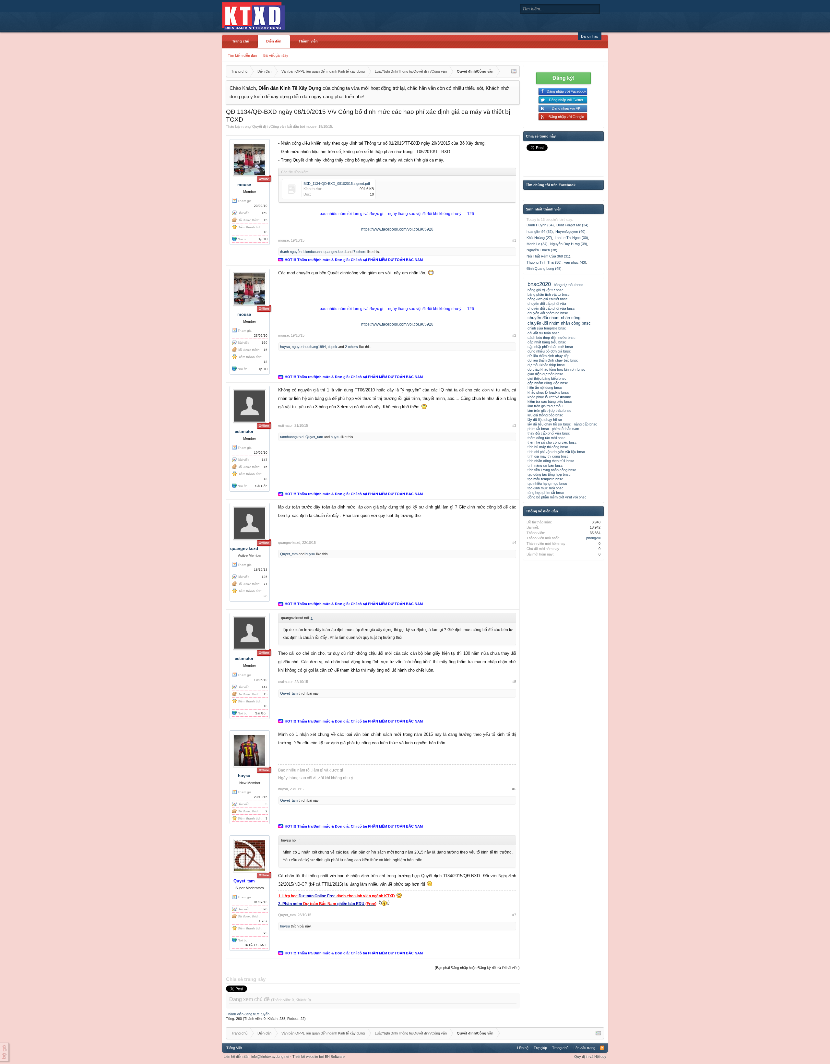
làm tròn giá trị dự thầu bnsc (549, 410)
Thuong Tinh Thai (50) (544, 262)
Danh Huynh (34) (540, 225)
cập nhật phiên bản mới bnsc (550, 347)
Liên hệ (522, 1048)
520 (264, 909)
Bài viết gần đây (275, 55)
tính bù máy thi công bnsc (548, 447)
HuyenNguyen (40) (570, 231)
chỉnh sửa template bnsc (547, 328)
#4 (514, 542)
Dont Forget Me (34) (572, 225)
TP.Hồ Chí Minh (255, 945)
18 (265, 232)
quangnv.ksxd (335, 252)
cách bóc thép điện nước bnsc (551, 338)
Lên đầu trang (584, 1048)
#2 (514, 335)
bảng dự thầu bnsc (568, 285)
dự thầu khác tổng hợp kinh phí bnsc (556, 369)
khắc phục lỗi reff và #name (549, 397)
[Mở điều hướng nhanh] (513, 71)
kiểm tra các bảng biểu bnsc (550, 401)
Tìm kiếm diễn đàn (242, 55)
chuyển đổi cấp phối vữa (547, 303)
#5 (514, 682)
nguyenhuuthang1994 (309, 347)
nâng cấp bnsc (585, 424)
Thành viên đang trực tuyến (247, 1014)
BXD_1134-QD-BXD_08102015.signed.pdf (336, 183)
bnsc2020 (539, 284)
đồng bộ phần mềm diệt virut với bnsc (557, 497)
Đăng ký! (563, 78)
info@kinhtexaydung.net (270, 1056)
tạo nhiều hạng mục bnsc (547, 483)
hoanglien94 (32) (540, 231)
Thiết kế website (305, 1056)
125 (264, 577)
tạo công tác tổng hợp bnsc (549, 474)
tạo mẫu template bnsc (545, 479)
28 (265, 596)
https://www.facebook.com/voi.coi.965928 (397, 229)
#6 (514, 789)
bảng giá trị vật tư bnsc (545, 290)
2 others (351, 347)
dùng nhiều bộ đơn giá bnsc (549, 351)
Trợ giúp (540, 1048)
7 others (359, 252)
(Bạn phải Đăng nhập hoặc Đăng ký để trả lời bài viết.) (477, 968)
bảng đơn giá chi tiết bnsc (548, 299)
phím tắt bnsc (538, 429)
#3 (514, 425)
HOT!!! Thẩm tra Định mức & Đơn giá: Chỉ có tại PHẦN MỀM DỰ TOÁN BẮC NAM (354, 260)
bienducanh (312, 252)
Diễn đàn (273, 41)
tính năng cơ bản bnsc (545, 465)
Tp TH (262, 239)
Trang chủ (240, 41)
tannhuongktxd (291, 437)
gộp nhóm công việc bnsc (548, 383)
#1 (514, 240)
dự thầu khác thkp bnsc (546, 365)
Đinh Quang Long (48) (544, 268)
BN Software (335, 1056)
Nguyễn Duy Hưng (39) (568, 244)
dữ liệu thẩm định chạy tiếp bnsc (553, 360)
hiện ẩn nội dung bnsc (545, 387)
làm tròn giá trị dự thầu (545, 406)
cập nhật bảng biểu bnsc (547, 342)
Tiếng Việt (234, 1048)
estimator (244, 431)
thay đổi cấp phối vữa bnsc (549, 433)
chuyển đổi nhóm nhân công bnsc (559, 323)
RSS (602, 1047)
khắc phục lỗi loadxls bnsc (548, 392)
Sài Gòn (261, 486)
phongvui (593, 538)
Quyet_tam (314, 437)
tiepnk (332, 347)
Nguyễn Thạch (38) (542, 250)
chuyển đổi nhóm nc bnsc (548, 313)
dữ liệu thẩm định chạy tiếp (548, 356)
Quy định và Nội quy (590, 1056)
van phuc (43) (575, 262)
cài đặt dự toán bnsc (544, 333)
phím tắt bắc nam (565, 429)
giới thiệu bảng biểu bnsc (547, 378)
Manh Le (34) (537, 244)
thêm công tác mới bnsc (546, 438)
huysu (285, 347)
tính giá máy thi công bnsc (548, 456)
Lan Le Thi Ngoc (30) (571, 238)
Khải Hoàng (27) (539, 238)
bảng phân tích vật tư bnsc (549, 294)
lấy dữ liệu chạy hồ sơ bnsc (549, 424)
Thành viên (308, 41)
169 (264, 213)
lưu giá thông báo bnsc (545, 415)
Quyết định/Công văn (269, 126)
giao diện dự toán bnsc (545, 374)
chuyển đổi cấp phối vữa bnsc (551, 308)
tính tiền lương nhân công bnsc (552, 470)
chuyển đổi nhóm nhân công (554, 317)
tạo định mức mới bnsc (545, 488)
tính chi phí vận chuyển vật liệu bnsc (556, 452)
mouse (311, 126)
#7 (514, 915)
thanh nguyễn (291, 252)
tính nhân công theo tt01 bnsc (551, 461)
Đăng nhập (589, 36)
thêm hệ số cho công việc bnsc (552, 442)
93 (265, 933)
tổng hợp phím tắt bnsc (546, 493)
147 (264, 459)
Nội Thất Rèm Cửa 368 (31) (548, 256)
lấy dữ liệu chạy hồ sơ (545, 420)
